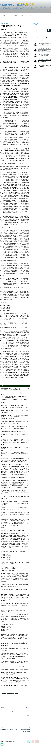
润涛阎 (7, 23)
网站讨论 (15, 15)
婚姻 (3, 693)
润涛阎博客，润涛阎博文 (13, 4)
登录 (4, 15)
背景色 (9, 15)
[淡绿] (30, 741)
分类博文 (32, 15)
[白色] (41, 741)
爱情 (13, 693)
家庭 (5, 693)
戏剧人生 (8, 693)
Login (28, 707)
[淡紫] (33, 741)
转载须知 (14, 741)
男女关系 (16, 693)
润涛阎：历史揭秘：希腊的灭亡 (44, 54)
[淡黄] (36, 741)
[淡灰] (38, 741)
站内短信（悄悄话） (23, 15)
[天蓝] (28, 741)
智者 (11, 693)
